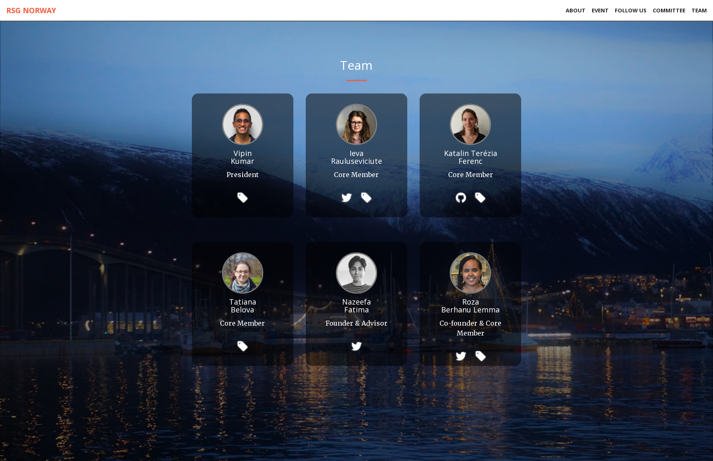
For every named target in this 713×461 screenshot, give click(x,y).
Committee (669, 10)
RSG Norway (31, 10)
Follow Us (631, 10)
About (576, 10)
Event (600, 10)
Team (699, 10)
